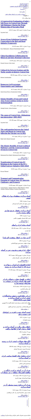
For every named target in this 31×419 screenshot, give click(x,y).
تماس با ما (22, 11)
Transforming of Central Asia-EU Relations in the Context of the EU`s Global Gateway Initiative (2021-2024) (15, 164)
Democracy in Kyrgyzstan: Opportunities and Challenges (12, 85)
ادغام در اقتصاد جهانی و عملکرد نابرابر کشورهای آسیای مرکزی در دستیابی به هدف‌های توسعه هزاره (16, 281)
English (26, 15)
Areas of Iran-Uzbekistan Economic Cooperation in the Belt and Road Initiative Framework (14, 41)
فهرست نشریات (24, 3)
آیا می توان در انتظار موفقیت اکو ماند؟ (16, 238)
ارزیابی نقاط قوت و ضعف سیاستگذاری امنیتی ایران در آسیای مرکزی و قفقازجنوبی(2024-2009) (16, 298)
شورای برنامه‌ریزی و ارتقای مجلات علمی (15, 14)
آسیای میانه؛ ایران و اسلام (21, 225)
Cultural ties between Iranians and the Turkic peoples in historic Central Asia (15, 71)
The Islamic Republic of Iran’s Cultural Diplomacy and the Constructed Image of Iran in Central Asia (15, 148)
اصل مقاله (23, 36)
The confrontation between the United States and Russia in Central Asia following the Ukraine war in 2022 (15, 131)
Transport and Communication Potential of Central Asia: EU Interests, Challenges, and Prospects (15, 180)
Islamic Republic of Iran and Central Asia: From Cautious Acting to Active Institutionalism (14, 101)
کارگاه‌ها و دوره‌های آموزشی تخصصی (19, 6)
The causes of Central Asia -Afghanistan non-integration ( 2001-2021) (15, 116)
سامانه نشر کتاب (23, 5)
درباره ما (25, 7)
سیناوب (2, 415)
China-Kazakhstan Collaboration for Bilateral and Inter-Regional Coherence (15, 57)
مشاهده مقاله (24, 35)
